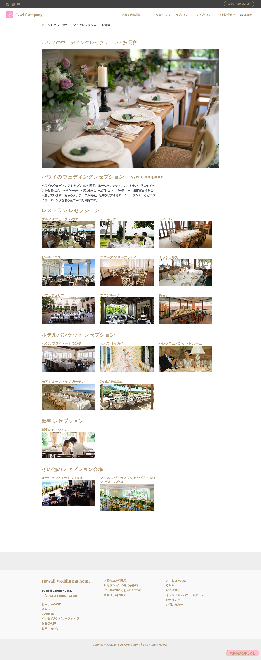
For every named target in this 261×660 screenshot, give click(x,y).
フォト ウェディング (159, 14)
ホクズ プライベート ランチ (61, 343)
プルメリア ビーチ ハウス (60, 219)
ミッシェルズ (168, 257)
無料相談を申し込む (242, 653)
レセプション (204, 14)
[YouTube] (18, 4)
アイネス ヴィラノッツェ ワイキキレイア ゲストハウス (128, 480)
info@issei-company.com (59, 596)
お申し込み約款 (52, 604)
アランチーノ (109, 295)
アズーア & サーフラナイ (118, 257)
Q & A (46, 609)
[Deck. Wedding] (127, 397)
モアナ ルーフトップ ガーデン (63, 381)
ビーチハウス (51, 257)
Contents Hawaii (156, 645)
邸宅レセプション (54, 429)
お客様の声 (49, 623)
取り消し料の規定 (115, 595)
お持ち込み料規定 (115, 580)
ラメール (165, 219)
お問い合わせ (227, 14)
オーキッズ (108, 219)
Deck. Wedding (111, 381)
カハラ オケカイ (111, 343)
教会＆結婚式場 (131, 14)
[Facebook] (7, 4)
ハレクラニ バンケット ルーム (180, 343)
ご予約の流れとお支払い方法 (122, 590)
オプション (182, 14)
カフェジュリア (53, 295)
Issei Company (29, 14)
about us (48, 614)
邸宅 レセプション (63, 420)
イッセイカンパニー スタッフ (60, 618)
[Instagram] (13, 4)
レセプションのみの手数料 (121, 585)
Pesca (163, 295)
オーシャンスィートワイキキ (62, 478)
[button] (239, 4)
